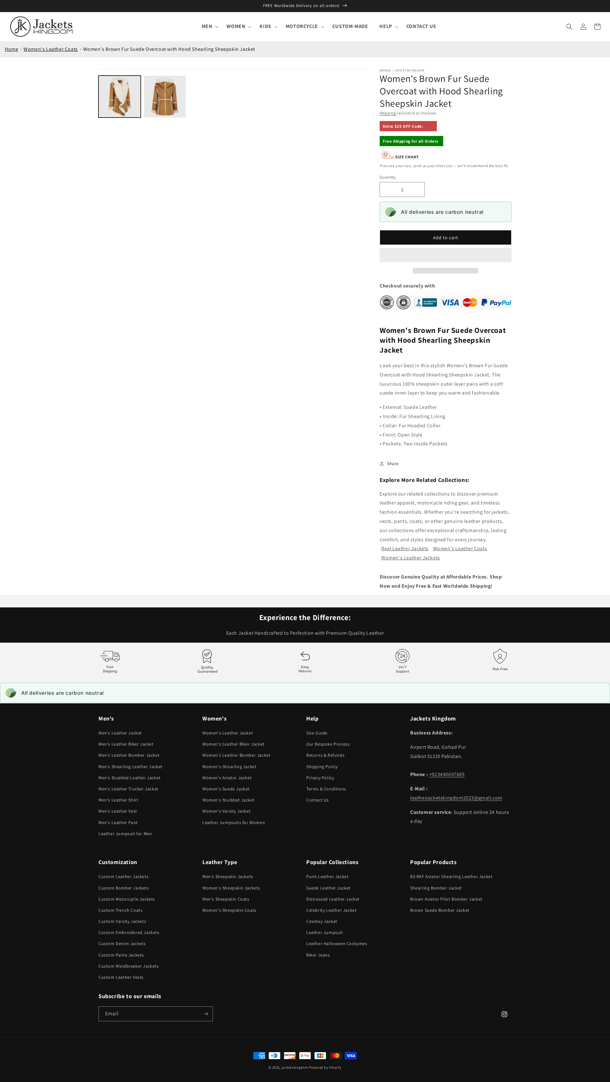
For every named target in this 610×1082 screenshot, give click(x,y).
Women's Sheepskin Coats (229, 910)
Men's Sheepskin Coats (225, 899)
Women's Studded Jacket (228, 800)
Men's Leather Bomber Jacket (128, 755)
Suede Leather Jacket (328, 888)
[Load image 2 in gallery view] (165, 97)
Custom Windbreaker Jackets (128, 966)
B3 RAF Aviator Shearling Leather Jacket (451, 876)
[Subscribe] (206, 1013)
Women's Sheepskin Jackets (231, 888)
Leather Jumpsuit (324, 932)
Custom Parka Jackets (121, 955)
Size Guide (317, 733)
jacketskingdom (294, 1067)
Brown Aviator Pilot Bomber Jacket (446, 899)
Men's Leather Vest (117, 811)
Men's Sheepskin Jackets (227, 876)
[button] (446, 255)
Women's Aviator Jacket (227, 778)
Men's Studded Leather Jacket (129, 778)
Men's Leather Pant (118, 822)
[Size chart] (400, 157)
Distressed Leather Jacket (333, 899)
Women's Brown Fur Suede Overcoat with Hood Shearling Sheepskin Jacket (169, 49)
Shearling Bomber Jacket (436, 888)
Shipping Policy (322, 766)
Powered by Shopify (325, 1067)
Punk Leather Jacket (327, 876)
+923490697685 (447, 774)
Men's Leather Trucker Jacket (128, 789)
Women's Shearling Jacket (229, 766)
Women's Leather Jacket (227, 733)
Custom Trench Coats (120, 910)
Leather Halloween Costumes (336, 943)
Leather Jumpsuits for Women (233, 822)
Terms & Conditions (326, 789)
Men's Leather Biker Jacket (126, 744)
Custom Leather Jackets (123, 876)
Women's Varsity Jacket (226, 811)
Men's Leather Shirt (118, 800)
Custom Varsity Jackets (122, 921)
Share (393, 463)
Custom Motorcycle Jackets (126, 899)
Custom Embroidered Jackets (128, 932)
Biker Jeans (318, 955)
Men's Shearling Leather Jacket (130, 766)
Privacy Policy (320, 778)
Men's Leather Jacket (120, 733)
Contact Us (317, 800)
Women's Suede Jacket (226, 789)
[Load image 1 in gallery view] (119, 97)
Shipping (388, 113)
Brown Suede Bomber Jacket (440, 910)
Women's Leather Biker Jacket (233, 744)
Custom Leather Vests (121, 977)
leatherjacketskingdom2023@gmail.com (456, 798)
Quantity (388, 177)
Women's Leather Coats (51, 49)
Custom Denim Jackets (122, 943)
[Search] (569, 27)
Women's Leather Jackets (410, 557)
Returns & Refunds (325, 755)
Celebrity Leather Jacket (331, 910)
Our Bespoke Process (327, 744)
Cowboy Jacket (321, 921)
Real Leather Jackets (405, 548)
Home (11, 49)
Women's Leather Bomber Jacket (236, 755)
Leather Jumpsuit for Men (125, 833)
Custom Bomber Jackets (123, 888)
